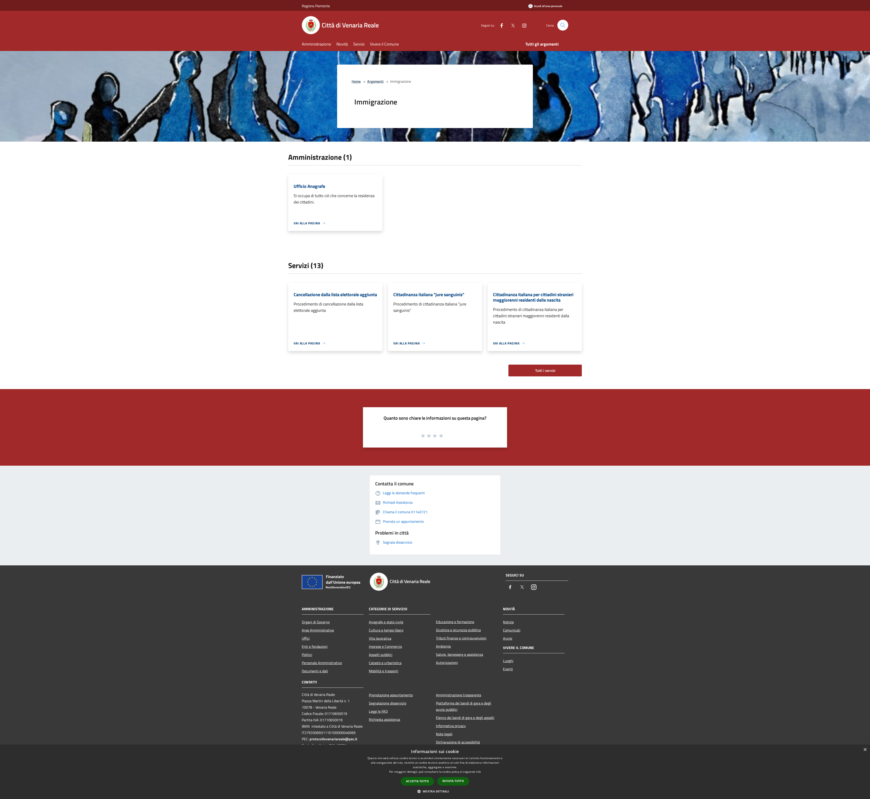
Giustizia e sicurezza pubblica (458, 630)
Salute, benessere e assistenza (459, 654)
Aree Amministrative (318, 630)
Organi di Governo (316, 622)
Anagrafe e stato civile (386, 622)
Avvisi (507, 638)
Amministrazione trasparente (458, 695)
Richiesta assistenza (384, 719)
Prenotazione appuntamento (391, 695)
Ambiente (443, 646)
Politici (307, 654)
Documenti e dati (315, 671)
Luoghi (508, 660)
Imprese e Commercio (385, 646)
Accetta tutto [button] (417, 781)
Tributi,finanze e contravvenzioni (461, 638)
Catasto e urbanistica (385, 663)
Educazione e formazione (455, 622)
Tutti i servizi (545, 370)
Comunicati (511, 630)
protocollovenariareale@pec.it (333, 739)
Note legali (444, 734)
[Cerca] (562, 25)
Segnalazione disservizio (387, 703)
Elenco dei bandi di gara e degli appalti (465, 717)
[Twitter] (511, 25)
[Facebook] (499, 25)
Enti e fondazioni (315, 646)
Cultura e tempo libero (386, 630)
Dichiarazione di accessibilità (458, 742)
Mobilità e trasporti (383, 671)
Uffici (306, 638)
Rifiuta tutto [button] (453, 781)
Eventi (508, 669)
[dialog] (435, 772)
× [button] (865, 749)
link (478, 772)
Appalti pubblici (380, 654)
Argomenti (375, 81)
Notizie (508, 622)
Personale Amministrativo (322, 663)
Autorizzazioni (447, 662)
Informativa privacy (451, 726)
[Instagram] (522, 25)
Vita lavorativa (380, 638)
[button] (435, 791)
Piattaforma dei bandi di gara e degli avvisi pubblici (463, 706)
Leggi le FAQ (378, 711)
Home (356, 81)
